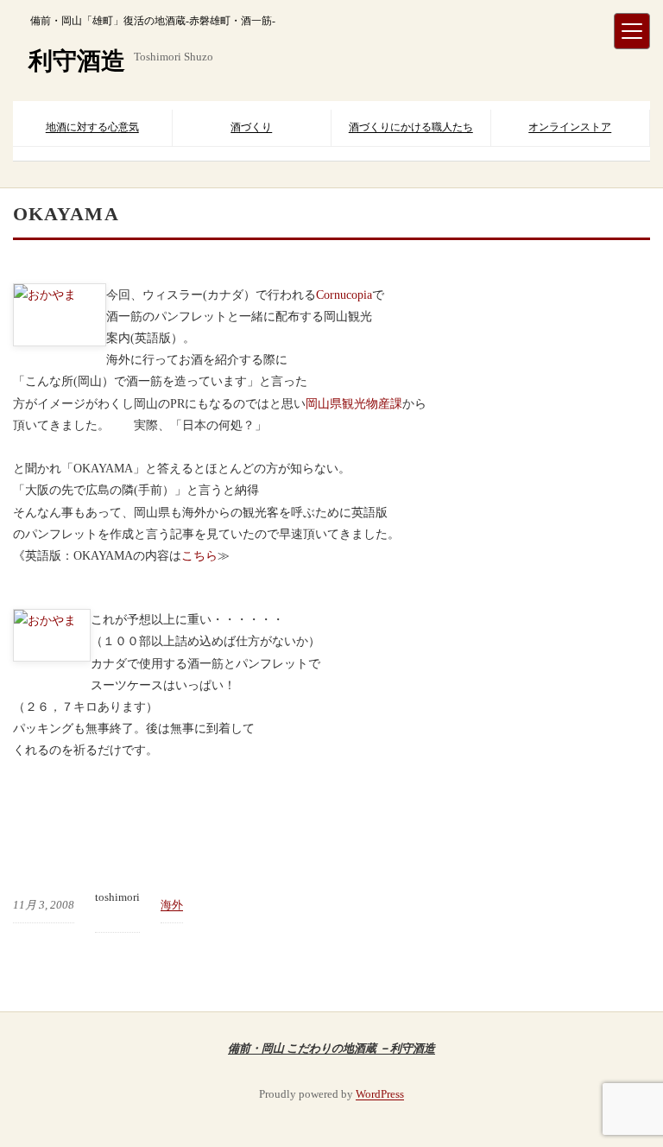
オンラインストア (569, 127)
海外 (172, 904)
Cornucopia (344, 294)
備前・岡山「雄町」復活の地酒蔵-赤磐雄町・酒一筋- (152, 21)
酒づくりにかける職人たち (411, 127)
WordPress (380, 1093)
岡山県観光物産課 (354, 403)
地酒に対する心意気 (92, 127)
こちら (199, 555)
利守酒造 (76, 61)
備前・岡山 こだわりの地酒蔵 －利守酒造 (331, 1048)
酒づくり (251, 127)
